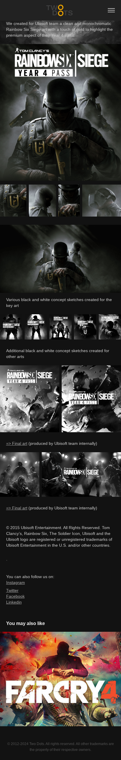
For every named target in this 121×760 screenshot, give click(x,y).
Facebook (15, 596)
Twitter (12, 590)
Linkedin (14, 602)
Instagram (15, 582)
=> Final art (16, 443)
